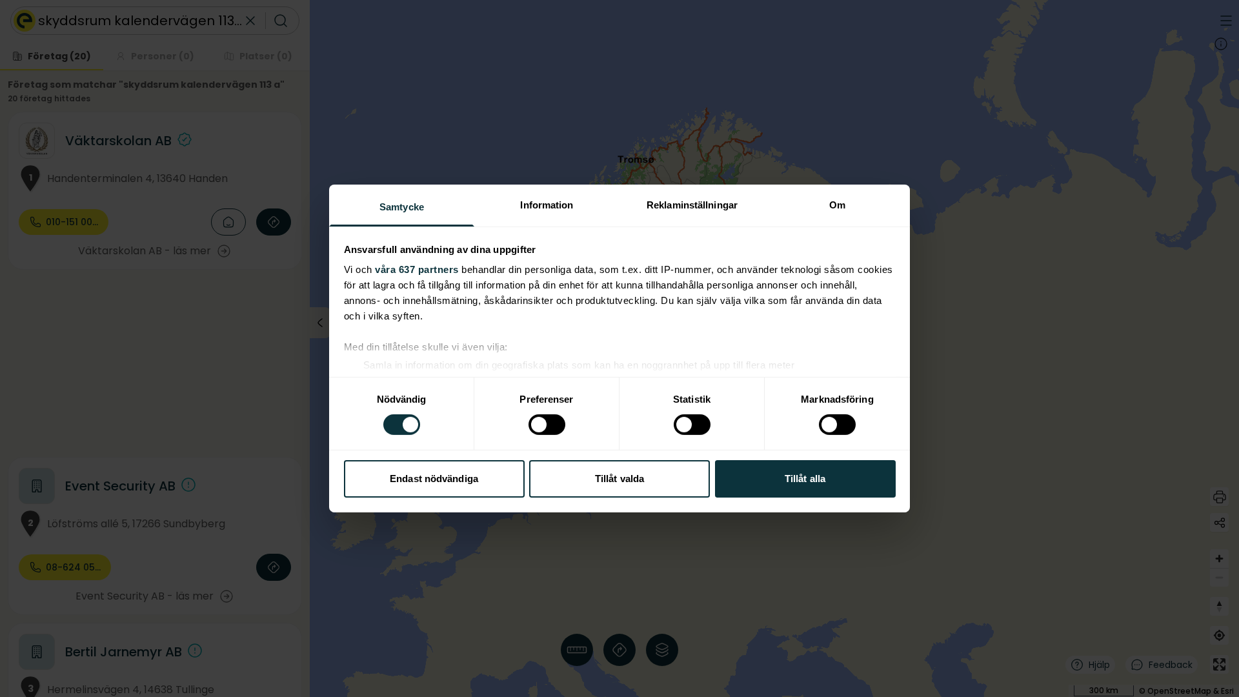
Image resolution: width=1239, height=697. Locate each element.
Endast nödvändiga (434, 478)
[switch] (547, 424)
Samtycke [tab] (401, 206)
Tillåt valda (619, 478)
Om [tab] (837, 204)
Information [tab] (546, 204)
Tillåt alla (805, 478)
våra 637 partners (417, 269)
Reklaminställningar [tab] (692, 204)
